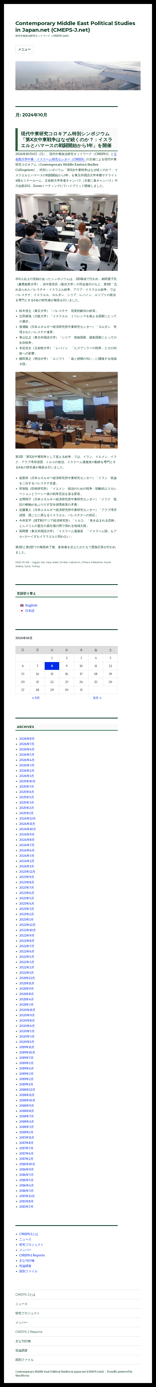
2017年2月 (26, 1159)
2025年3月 (26, 802)
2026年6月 (27, 749)
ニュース (25, 1239)
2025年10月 (27, 781)
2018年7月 (26, 1116)
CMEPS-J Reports (32, 1255)
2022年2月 (26, 967)
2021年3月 (26, 1004)
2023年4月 (26, 903)
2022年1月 (26, 972)
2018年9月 (26, 1105)
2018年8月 (26, 1111)
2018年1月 (26, 1132)
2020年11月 (27, 1010)
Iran (43, 562)
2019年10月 (27, 1052)
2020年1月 (26, 1042)
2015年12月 (27, 1196)
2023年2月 (26, 914)
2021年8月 (26, 994)
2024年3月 (26, 855)
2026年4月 (27, 760)
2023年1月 (26, 919)
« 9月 (36, 698)
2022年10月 (27, 930)
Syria (27, 566)
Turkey (36, 566)
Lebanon (74, 562)
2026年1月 (26, 776)
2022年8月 (26, 941)
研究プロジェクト (31, 1244)
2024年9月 (27, 834)
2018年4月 (26, 1121)
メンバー (25, 1250)
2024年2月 (26, 861)
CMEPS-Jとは (28, 1234)
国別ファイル (28, 1271)
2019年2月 (26, 1079)
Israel (55, 562)
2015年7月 (26, 1206)
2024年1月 (26, 866)
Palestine (97, 562)
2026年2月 (26, 770)
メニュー (24, 49)
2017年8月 (26, 1143)
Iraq (48, 562)
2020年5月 (27, 1031)
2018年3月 (26, 1127)
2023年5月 (26, 898)
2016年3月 (26, 1191)
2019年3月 (26, 1074)
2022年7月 (26, 946)
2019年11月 (26, 1047)
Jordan (64, 562)
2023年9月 (26, 877)
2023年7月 (26, 887)
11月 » (97, 698)
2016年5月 (26, 1180)
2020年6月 (27, 1026)
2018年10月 (27, 1100)
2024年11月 (27, 824)
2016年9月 (26, 1169)
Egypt (36, 562)
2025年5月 (26, 797)
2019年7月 (26, 1058)
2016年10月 (27, 1164)
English (31, 605)
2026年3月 (26, 765)
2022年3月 (26, 962)
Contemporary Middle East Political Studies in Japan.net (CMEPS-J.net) (75, 26)
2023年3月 (26, 909)
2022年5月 (26, 957)
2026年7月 (26, 744)
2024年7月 (26, 845)
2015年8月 (26, 1201)
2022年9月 (26, 935)
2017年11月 (26, 1137)
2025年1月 (26, 813)
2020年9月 (27, 1015)
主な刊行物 (26, 1260)
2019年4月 (26, 1068)
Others (85, 562)
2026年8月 (27, 739)
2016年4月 (26, 1185)
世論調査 (25, 1266)
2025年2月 (26, 808)
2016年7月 (26, 1175)
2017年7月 (26, 1148)
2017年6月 (26, 1153)
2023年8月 (26, 882)
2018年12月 (27, 1089)
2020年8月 (27, 1020)
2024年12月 (27, 818)
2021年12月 (27, 978)
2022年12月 (27, 925)
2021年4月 (26, 999)
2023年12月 (27, 871)
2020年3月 (27, 1036)
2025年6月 (26, 792)
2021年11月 (26, 983)
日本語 (29, 610)
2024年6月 (27, 850)
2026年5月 (26, 754)
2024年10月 (27, 829)
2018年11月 (27, 1095)
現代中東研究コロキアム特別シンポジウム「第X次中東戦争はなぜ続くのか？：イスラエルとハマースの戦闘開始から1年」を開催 (67, 139)
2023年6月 (26, 893)
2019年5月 (26, 1063)
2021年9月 (26, 988)
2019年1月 (26, 1084)
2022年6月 (26, 951)
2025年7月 (26, 786)
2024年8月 (27, 840)
